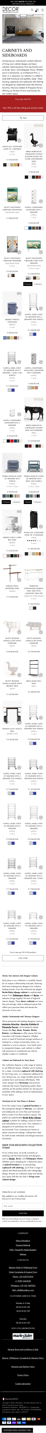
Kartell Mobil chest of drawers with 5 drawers (34, 826)
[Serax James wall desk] (34, 668)
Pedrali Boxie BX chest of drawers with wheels (12, 478)
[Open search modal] (31, 10)
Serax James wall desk (34, 682)
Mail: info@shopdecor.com (23, 1290)
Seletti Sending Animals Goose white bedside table (12, 683)
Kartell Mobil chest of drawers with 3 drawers (12, 925)
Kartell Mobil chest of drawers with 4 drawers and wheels (12, 776)
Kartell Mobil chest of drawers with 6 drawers (12, 826)
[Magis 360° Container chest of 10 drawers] (34, 519)
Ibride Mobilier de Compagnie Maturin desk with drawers (34, 427)
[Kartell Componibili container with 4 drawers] (34, 194)
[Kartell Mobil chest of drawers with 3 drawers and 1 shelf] (34, 860)
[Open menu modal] (42, 10)
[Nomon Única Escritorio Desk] (12, 573)
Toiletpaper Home (21, 995)
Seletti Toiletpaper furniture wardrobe (12, 259)
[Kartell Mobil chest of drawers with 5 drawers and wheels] (34, 711)
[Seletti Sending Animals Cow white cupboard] (12, 625)
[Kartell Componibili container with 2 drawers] (12, 407)
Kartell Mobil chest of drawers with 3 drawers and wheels (33, 776)
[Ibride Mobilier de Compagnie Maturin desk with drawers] (34, 409)
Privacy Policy (23, 1375)
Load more (23, 958)
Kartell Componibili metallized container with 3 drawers (33, 370)
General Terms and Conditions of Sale (23, 1349)
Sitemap (23, 1254)
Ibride (12, 1158)
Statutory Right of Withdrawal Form (23, 1267)
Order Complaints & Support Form (23, 1272)
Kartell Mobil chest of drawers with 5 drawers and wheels (33, 726)
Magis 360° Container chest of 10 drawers (33, 533)
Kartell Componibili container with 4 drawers (34, 209)
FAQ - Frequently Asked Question (23, 1249)
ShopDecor (19, 1403)
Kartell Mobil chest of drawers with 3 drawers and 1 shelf (33, 875)
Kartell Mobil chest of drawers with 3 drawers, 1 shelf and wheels (12, 372)
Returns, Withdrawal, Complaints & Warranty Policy (23, 1358)
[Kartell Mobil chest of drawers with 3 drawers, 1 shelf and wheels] (12, 355)
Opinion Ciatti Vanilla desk (12, 730)
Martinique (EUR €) (11, 1399)
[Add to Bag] (19, 201)
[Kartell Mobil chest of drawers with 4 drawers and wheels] (12, 760)
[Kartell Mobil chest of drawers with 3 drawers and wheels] (34, 760)
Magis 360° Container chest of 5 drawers (12, 147)
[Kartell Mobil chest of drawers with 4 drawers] (12, 860)
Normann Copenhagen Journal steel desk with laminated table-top (33, 590)
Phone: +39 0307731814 (23, 1276)
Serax (36, 995)
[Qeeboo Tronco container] (12, 303)
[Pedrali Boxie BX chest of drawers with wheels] (12, 463)
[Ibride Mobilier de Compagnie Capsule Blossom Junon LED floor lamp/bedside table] (34, 135)
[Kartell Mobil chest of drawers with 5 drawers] (34, 810)
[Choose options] (19, 140)
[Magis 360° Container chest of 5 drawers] (12, 133)
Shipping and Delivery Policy (23, 1366)
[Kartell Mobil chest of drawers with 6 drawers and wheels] (34, 301)
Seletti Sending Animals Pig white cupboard (34, 640)
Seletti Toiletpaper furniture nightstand (12, 208)
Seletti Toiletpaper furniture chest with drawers (33, 260)
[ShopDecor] (10, 10)
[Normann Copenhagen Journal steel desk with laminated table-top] (34, 573)
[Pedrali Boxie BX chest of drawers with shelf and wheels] (34, 463)
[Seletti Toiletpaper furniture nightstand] (12, 194)
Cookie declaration (23, 1383)
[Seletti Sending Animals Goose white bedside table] (12, 668)
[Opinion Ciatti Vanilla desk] (12, 713)
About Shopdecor (23, 1240)
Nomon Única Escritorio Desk (12, 587)
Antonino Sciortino (10, 1024)
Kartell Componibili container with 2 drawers (12, 422)
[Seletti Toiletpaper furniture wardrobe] (12, 245)
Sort (25, 118)
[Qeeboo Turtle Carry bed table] (12, 521)
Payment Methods (23, 1245)
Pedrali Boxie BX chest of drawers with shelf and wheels (34, 478)
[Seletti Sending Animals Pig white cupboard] (34, 625)
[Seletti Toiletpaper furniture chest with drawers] (34, 245)
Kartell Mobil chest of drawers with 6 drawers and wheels (33, 317)
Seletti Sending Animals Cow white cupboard (12, 640)
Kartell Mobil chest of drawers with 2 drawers (34, 925)
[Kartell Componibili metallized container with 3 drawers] (34, 355)
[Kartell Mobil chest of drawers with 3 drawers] (12, 910)
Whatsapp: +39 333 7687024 (23, 1285)
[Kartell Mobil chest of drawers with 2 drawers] (34, 910)
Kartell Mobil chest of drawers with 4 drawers (12, 875)
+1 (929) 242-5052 (23, 1281)
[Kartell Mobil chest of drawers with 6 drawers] (12, 810)
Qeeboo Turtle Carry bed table (12, 538)
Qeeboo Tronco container (12, 320)
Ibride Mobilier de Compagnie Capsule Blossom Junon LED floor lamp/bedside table (34, 156)
